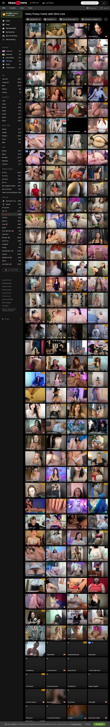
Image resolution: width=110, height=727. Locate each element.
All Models (5, 306)
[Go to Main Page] (17, 3)
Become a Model (7, 299)
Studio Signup (6, 302)
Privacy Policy (6, 293)
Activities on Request (91, 19)
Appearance (34, 19)
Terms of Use (6, 296)
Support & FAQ (6, 280)
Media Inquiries (7, 290)
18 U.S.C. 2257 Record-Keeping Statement (9, 309)
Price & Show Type (69, 19)
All (106, 19)
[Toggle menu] (3, 3)
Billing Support (6, 283)
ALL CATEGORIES (13, 270)
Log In (104, 3)
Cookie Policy (76, 724)
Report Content (7, 286)
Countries (50, 19)
